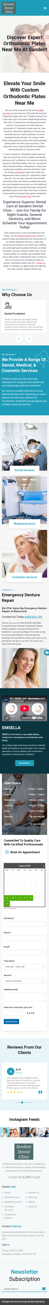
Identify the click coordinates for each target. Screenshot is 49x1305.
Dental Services (24, 470)
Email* (7, 947)
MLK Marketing (37, 1301)
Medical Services (24, 523)
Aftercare (33, 1197)
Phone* (7, 932)
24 (7, 898)
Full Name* (9, 918)
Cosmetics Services (24, 577)
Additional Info (11, 989)
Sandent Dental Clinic (27, 236)
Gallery (31, 1202)
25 (13, 898)
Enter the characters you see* (18, 1007)
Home (7, 1192)
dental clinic (26, 196)
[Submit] (42, 1289)
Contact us (40, 263)
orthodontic (20, 172)
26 (19, 898)
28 (30, 898)
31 (7, 904)
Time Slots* (9, 961)
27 (24, 898)
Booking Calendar (12, 908)
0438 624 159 (33, 616)
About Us (32, 1206)
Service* (8, 975)
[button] (45, 8)
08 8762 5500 (16, 1250)
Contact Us (33, 1192)
